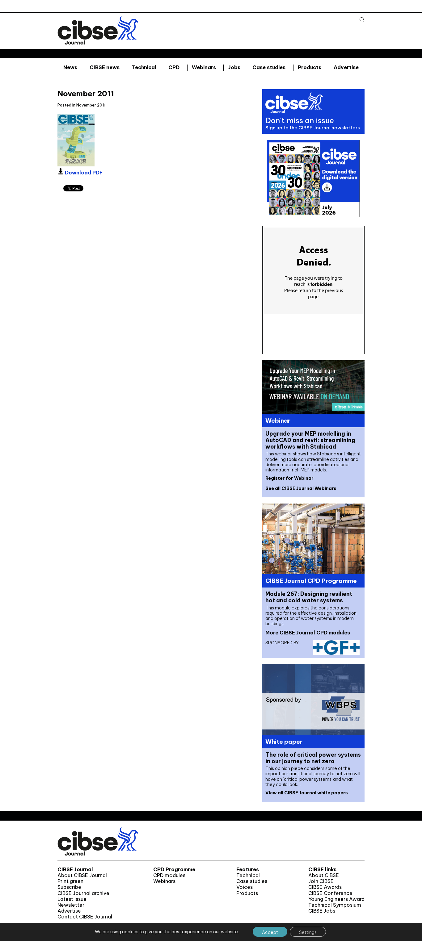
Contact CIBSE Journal (84, 917)
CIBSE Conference (330, 893)
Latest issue (72, 899)
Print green (70, 881)
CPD (173, 67)
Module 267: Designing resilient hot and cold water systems (308, 597)
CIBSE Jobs (321, 911)
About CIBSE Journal (82, 875)
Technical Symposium (334, 905)
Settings (308, 932)
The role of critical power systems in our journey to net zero (313, 758)
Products (309, 67)
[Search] (359, 20)
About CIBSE (323, 875)
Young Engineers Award (336, 899)
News (70, 67)
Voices (244, 887)
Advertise (346, 67)
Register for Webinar (289, 478)
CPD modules (169, 875)
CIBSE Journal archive (83, 893)
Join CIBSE (321, 881)
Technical (144, 67)
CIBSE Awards (325, 887)
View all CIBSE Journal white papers (306, 793)
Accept (270, 932)
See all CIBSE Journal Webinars (300, 488)
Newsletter (70, 905)
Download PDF (83, 172)
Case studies (268, 67)
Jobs (234, 67)
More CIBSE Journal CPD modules (307, 632)
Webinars (204, 67)
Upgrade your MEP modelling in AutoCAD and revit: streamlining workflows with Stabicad (310, 440)
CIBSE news (105, 67)
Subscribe (69, 887)
